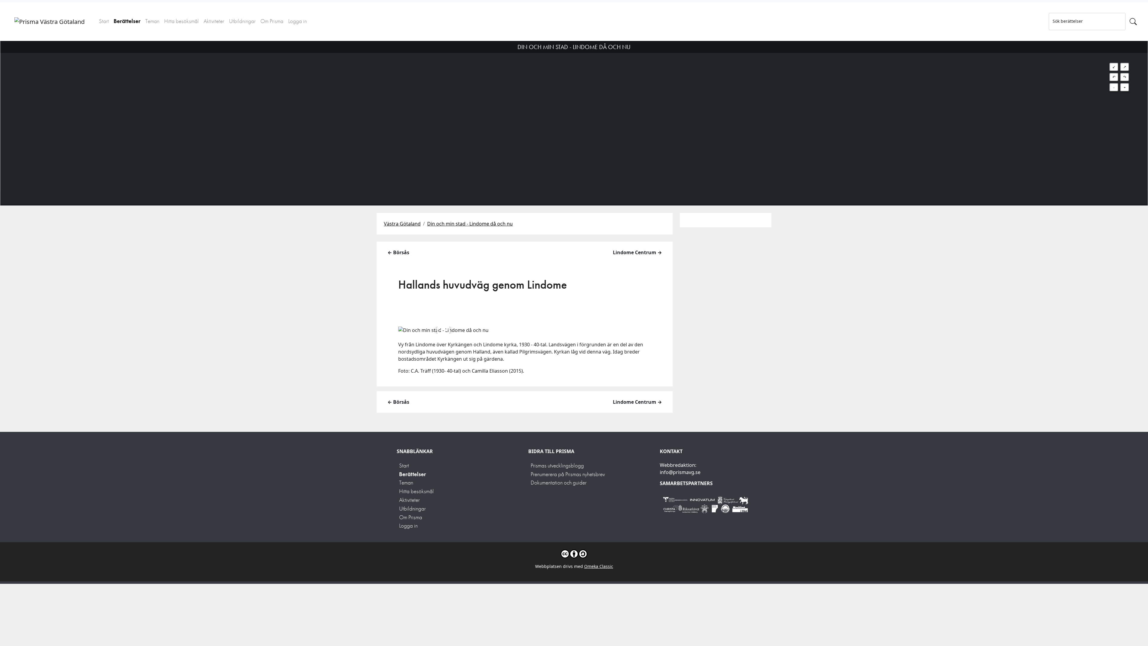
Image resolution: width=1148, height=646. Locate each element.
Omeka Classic (598, 566)
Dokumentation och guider (559, 482)
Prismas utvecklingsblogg (557, 465)
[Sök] (1133, 21)
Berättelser (127, 21)
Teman (152, 21)
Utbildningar (242, 21)
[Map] (574, 116)
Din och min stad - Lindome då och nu (470, 223)
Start (104, 21)
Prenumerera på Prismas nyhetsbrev (568, 474)
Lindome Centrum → (637, 252)
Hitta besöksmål (181, 21)
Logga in (297, 21)
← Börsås (398, 252)
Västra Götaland (402, 223)
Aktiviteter (214, 21)
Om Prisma (271, 21)
